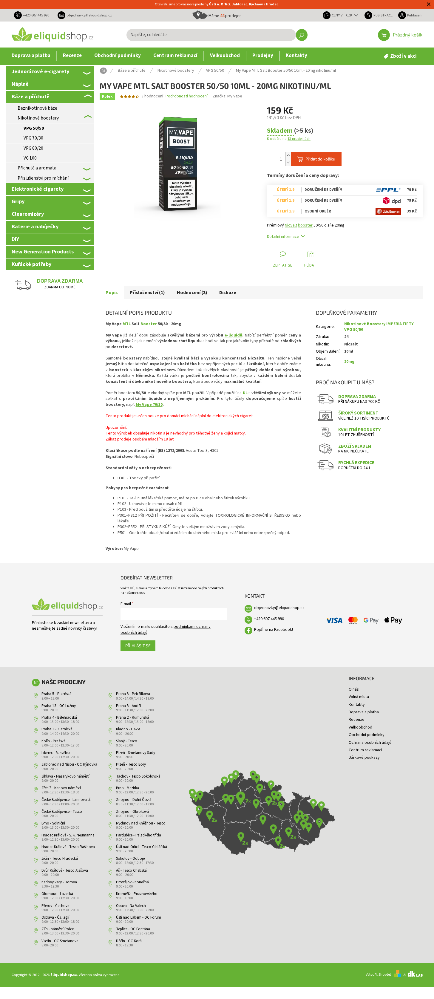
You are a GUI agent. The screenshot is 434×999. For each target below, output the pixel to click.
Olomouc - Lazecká (57, 894)
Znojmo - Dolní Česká (134, 799)
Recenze (357, 720)
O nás (354, 689)
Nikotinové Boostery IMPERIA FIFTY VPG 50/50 (379, 327)
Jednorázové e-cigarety (40, 71)
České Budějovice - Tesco (61, 811)
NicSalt (291, 225)
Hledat (302, 35)
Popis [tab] (112, 292)
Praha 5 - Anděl (128, 706)
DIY (15, 239)
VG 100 (30, 158)
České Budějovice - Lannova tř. (66, 799)
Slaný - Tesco (126, 741)
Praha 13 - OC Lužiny (58, 706)
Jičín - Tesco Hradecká (59, 858)
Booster (148, 324)
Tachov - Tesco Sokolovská (138, 776)
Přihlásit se (138, 645)
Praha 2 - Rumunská (132, 717)
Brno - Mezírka (127, 788)
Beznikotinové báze (37, 108)
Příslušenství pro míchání (43, 178)
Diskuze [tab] (227, 292)
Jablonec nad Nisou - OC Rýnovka (69, 764)
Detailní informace (283, 237)
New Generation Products (43, 252)
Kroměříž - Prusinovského (136, 894)
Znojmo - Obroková (132, 811)
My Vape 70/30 (149, 405)
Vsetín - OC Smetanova (59, 941)
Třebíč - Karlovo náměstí (61, 788)
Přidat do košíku (320, 158)
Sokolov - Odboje (130, 858)
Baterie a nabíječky (35, 226)
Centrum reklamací (365, 750)
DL (245, 393)
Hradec (272, 4)
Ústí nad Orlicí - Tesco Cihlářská (141, 847)
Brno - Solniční (53, 823)
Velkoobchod (360, 727)
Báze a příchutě (31, 96)
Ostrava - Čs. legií (55, 917)
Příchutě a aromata (37, 168)
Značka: (227, 96)
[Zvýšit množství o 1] (288, 155)
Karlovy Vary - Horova (59, 882)
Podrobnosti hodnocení (187, 96)
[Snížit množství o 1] (288, 162)
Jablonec (239, 4)
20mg (349, 362)
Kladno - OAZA (128, 729)
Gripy (18, 201)
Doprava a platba (364, 712)
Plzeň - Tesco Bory (131, 764)
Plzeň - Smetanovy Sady (135, 752)
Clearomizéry (28, 214)
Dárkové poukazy (364, 758)
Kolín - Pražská (53, 741)
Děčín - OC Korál (129, 941)
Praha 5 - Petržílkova (133, 694)
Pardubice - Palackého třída (138, 835)
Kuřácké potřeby (31, 264)
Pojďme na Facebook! (273, 630)
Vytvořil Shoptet (378, 974)
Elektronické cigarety (38, 189)
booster (305, 225)
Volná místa (359, 697)
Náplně (20, 84)
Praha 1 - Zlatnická (56, 729)
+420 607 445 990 (269, 619)
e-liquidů (233, 335)
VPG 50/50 (34, 128)
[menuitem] (31, 56)
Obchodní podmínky (366, 735)
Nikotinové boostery (38, 118)
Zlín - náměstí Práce (57, 929)
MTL (127, 324)
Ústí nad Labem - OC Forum (138, 917)
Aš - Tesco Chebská (131, 870)
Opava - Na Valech (131, 905)
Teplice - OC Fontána (133, 929)
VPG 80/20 (33, 148)
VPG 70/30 (33, 138)
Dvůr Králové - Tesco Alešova (64, 870)
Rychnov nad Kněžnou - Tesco (141, 823)
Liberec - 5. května (55, 752)
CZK (349, 15)
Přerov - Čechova (55, 905)
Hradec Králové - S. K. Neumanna (68, 835)
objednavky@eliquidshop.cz (279, 608)
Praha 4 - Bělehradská (59, 717)
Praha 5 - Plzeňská (56, 694)
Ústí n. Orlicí (219, 4)
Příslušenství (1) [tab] (147, 292)
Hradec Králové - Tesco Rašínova (68, 847)
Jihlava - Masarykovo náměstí (65, 776)
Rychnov (256, 4)
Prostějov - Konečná (132, 882)
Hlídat (310, 265)
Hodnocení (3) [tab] (192, 292)
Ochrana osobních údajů (370, 743)
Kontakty (357, 705)
